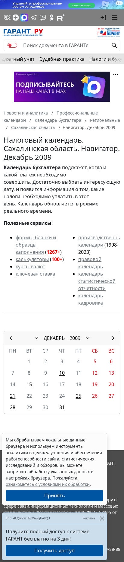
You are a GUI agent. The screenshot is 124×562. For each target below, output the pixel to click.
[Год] (87, 338)
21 (12, 395)
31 (62, 407)
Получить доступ (54, 550)
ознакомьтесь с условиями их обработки (48, 484)
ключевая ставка (35, 273)
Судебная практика (62, 59)
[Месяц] (36, 338)
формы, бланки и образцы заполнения (36, 244)
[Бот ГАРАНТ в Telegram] (42, 17)
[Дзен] (16, 18)
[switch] (12, 45)
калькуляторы (32, 259)
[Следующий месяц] (113, 338)
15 (29, 384)
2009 (75, 338)
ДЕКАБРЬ (54, 338)
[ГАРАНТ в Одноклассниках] (51, 17)
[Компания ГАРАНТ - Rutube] (60, 17)
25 (78, 395)
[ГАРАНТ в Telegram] (33, 17)
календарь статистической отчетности (97, 281)
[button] (103, 17)
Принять (54, 495)
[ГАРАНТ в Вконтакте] (7, 17)
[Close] (102, 518)
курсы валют (30, 266)
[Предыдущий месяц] (10, 338)
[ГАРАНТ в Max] (24, 17)
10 (62, 373)
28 (12, 407)
